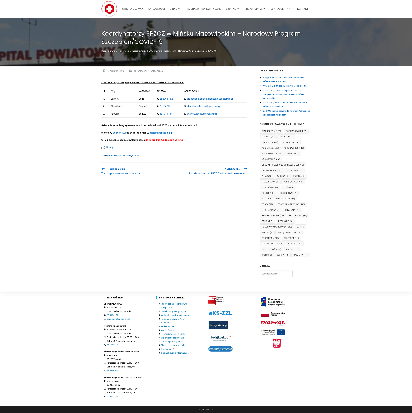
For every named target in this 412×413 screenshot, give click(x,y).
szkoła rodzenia (272, 244)
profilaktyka (271, 210)
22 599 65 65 (112, 370)
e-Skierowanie (167, 326)
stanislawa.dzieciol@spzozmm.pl (204, 106)
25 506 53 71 (166, 106)
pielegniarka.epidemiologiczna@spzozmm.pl (210, 98)
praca (267, 204)
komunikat (291, 142)
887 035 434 (166, 113)
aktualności (140, 71)
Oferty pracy (166, 349)
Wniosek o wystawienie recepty (175, 315)
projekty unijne (273, 215)
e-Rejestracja (167, 307)
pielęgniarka (270, 182)
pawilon (299, 176)
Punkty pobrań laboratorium (174, 304)
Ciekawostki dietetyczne (172, 338)
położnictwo (287, 193)
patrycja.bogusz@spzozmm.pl (202, 113)
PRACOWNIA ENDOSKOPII (291, 204)
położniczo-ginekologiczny (278, 199)
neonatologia (271, 159)
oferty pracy (271, 170)
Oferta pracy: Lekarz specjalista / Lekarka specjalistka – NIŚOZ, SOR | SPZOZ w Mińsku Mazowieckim (283, 94)
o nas (267, 176)
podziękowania (293, 182)
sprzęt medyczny (288, 232)
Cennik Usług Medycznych (173, 311)
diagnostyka (271, 131)
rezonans (285, 221)
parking (282, 176)
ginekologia (270, 142)
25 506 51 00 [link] (112, 315)
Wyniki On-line (167, 330)
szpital (135, 156)
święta (283, 255)
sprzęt (267, 232)
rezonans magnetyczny (277, 227)
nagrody (293, 154)
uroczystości (271, 249)
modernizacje (272, 154)
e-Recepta (166, 322)
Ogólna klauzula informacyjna (175, 353)
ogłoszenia (156, 71)
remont (267, 221)
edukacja (286, 137)
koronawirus (112, 156)
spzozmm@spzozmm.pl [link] (118, 319)
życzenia (300, 255)
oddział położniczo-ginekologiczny (283, 165)
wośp (267, 255)
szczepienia (125, 156)
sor (300, 227)
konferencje (270, 148)
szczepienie (291, 238)
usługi (291, 249)
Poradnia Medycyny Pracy (173, 319)
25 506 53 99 (112, 344)
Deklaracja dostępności (172, 341)
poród (288, 187)
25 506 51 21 (119, 132)
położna (268, 193)
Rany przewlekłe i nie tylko (173, 334)
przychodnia (298, 215)
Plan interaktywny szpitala (173, 345)
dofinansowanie (296, 131)
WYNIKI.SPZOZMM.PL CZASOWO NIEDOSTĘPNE (284, 86)
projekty (292, 210)
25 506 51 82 (166, 98)
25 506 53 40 (112, 396)
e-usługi (268, 137)
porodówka (270, 187)
